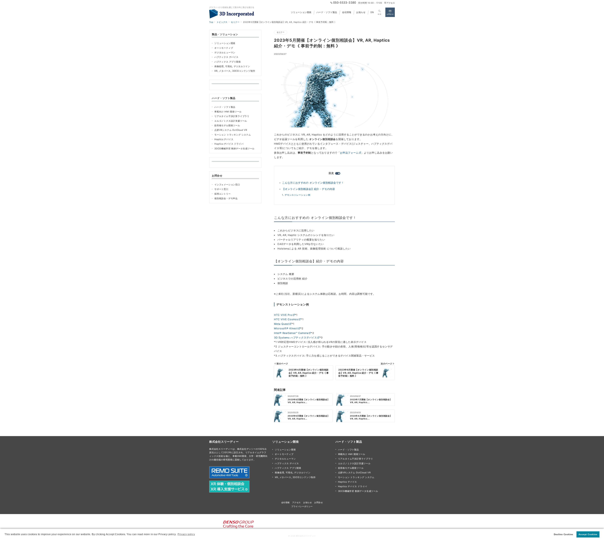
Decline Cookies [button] (563, 534)
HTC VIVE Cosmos (286, 319)
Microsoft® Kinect (286, 328)
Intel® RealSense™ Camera (291, 333)
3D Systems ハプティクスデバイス (295, 337)
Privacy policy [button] (186, 534)
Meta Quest (281, 323)
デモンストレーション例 (297, 195)
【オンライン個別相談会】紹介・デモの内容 (308, 189)
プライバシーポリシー (302, 506)
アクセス (390, 3)
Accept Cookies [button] (588, 534)
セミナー (280, 32)
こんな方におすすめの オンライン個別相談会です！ (313, 182)
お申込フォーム (349, 152)
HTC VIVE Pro (283, 314)
